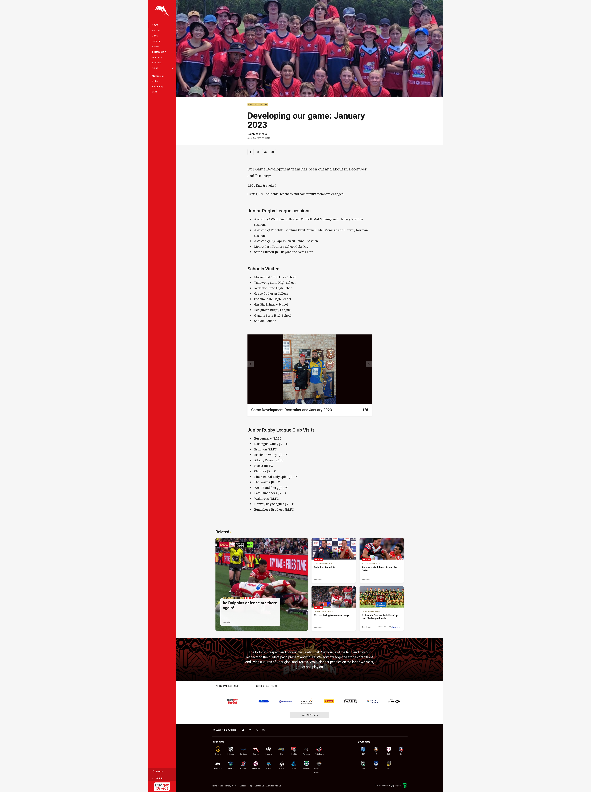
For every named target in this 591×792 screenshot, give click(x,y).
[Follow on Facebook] (250, 730)
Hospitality (157, 86)
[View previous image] (250, 364)
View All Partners (310, 715)
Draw (155, 36)
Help (250, 785)
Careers (243, 785)
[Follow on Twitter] (257, 730)
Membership (158, 75)
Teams (156, 46)
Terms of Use (217, 785)
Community (159, 52)
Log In (159, 777)
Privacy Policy (230, 785)
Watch (156, 30)
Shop (154, 91)
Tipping (157, 63)
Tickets (156, 81)
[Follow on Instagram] (263, 730)
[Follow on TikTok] (243, 730)
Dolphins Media (257, 134)
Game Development (257, 105)
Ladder (156, 41)
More (155, 68)
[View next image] (369, 364)
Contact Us (259, 785)
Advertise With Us (273, 785)
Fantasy (157, 57)
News (155, 25)
